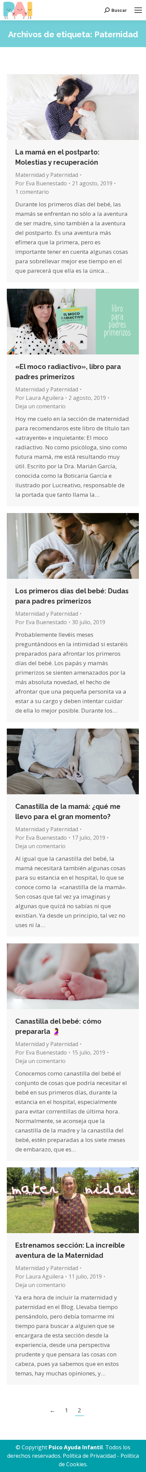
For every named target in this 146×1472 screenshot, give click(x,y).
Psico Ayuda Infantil (76, 1447)
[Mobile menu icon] (138, 10)
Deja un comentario (40, 406)
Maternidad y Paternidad (46, 175)
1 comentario (32, 192)
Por (41, 183)
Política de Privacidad (89, 1455)
